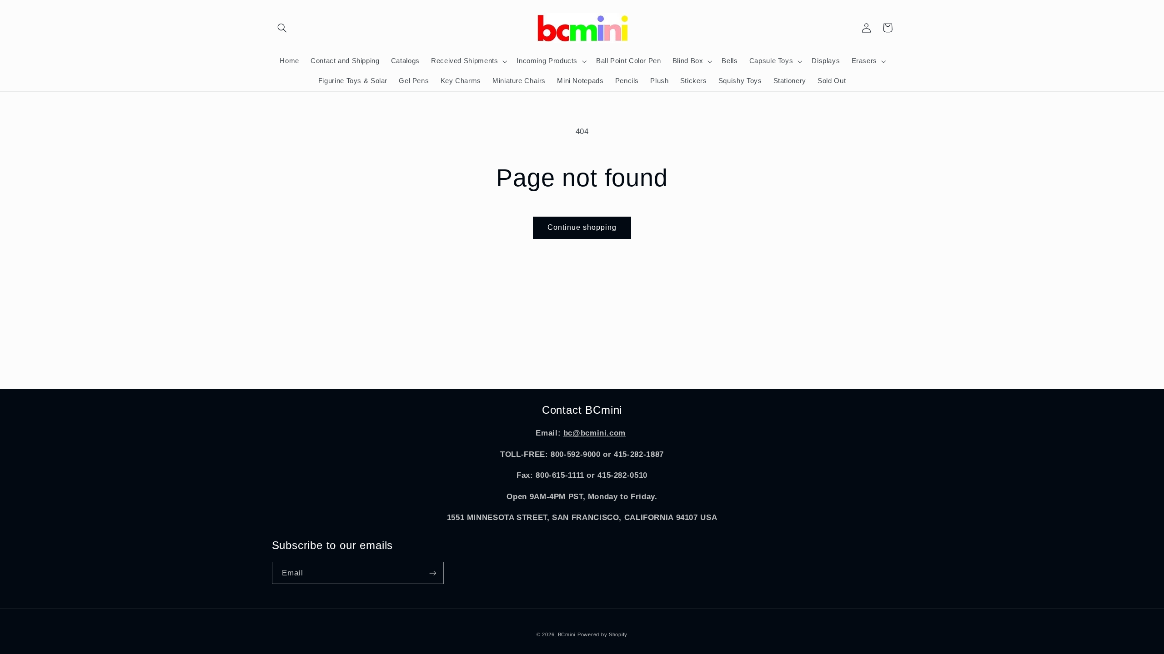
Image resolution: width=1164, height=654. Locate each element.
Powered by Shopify (602, 634)
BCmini (566, 634)
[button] (282, 27)
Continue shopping (582, 227)
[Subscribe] (432, 573)
